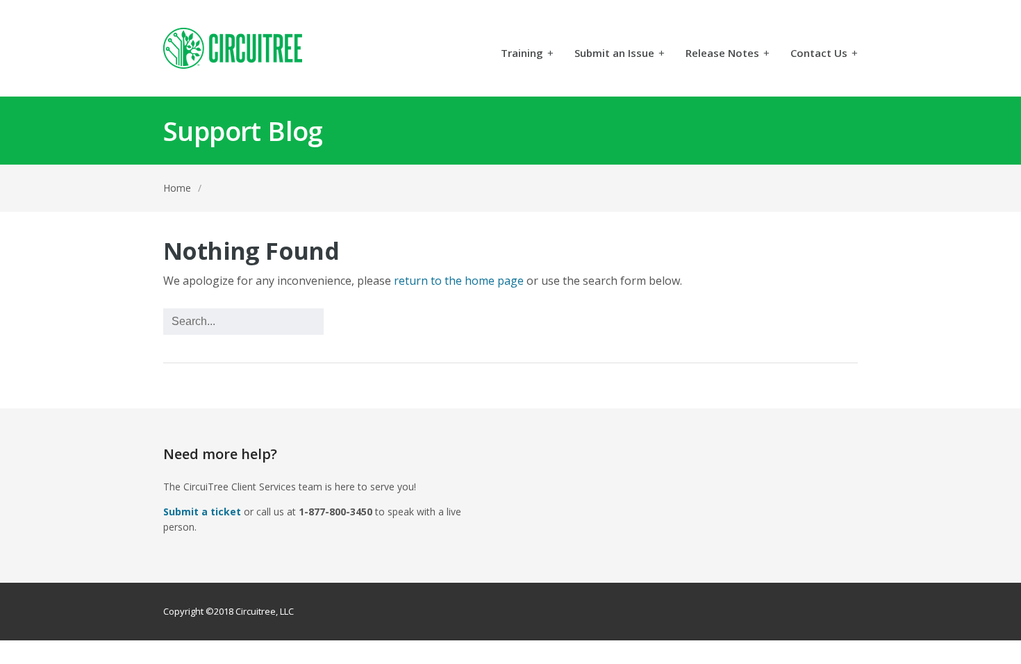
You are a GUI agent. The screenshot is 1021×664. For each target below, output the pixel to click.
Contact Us (824, 54)
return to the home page (459, 280)
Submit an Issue (619, 54)
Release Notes (728, 54)
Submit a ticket (202, 511)
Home (177, 187)
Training (527, 54)
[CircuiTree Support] (232, 48)
